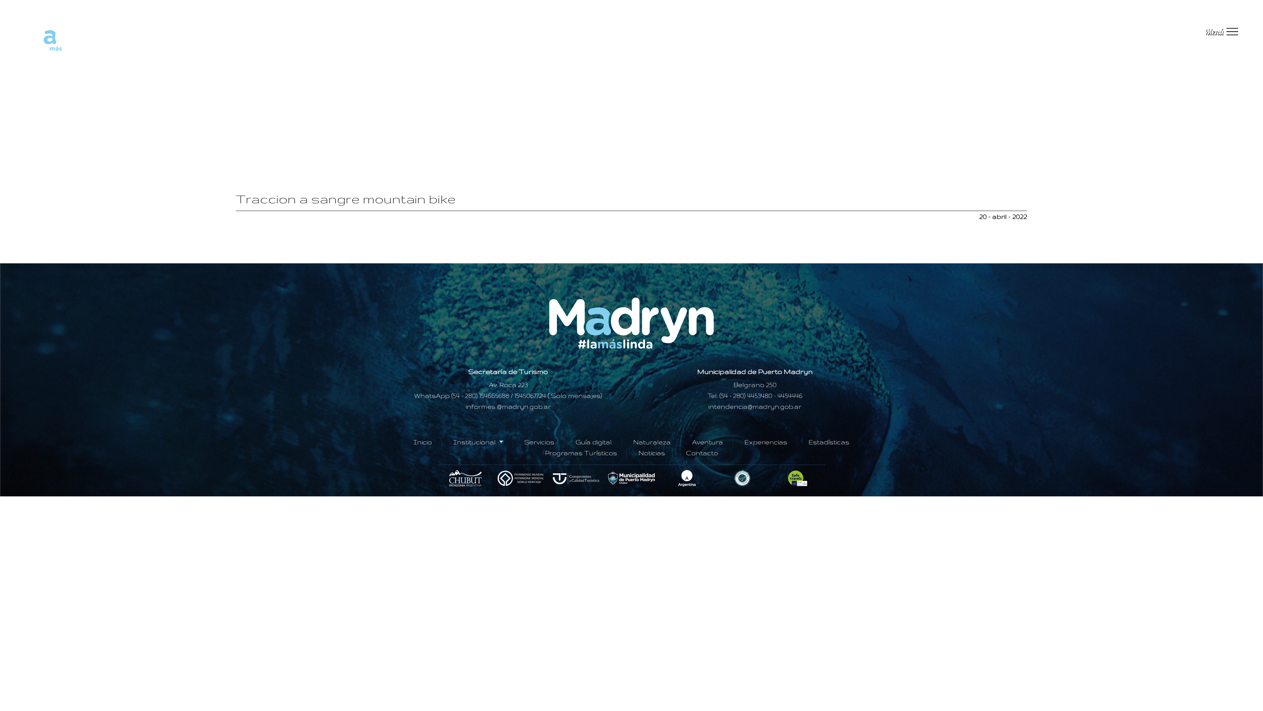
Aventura (707, 442)
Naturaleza (652, 442)
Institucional (475, 442)
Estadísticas (828, 442)
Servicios (539, 442)
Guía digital (594, 442)
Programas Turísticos (581, 453)
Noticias (651, 453)
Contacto (702, 453)
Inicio (422, 442)
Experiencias (765, 442)
